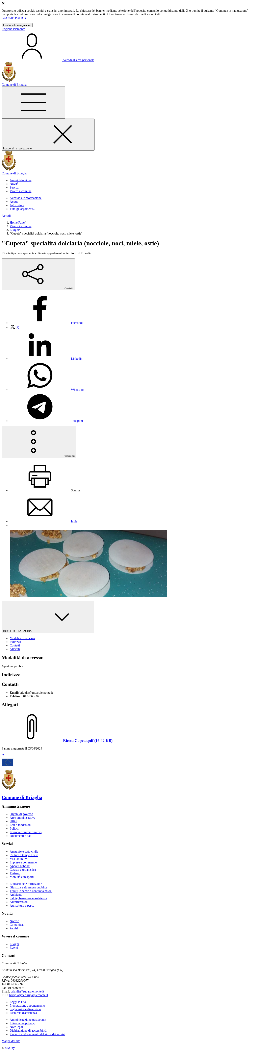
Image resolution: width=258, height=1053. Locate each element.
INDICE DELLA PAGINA (17, 631)
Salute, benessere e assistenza (28, 898)
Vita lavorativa (19, 858)
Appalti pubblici (20, 866)
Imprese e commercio (23, 862)
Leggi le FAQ (18, 1002)
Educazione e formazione (26, 883)
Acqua (14, 201)
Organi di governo (21, 814)
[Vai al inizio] (3, 755)
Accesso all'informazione (26, 198)
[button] (20, 180)
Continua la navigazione (17, 25)
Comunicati (17, 924)
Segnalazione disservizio (25, 1009)
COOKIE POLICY (14, 18)
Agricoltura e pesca (22, 905)
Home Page (17, 222)
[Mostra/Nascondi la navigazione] (33, 103)
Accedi (6, 215)
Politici (14, 828)
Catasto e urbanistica (23, 869)
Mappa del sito (11, 1041)
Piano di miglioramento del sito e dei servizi (37, 1034)
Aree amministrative (22, 817)
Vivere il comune (20, 226)
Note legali (17, 1027)
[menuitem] (46, 322)
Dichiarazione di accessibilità (28, 1030)
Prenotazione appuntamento (27, 1005)
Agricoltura (17, 205)
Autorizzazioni (19, 902)
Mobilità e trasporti (22, 877)
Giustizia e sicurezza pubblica (28, 887)
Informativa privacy (22, 1023)
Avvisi (14, 928)
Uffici (13, 821)
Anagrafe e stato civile (24, 851)
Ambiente (16, 894)
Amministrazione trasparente (28, 1019)
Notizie (14, 921)
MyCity (10, 1048)
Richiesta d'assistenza (23, 1012)
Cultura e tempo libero (24, 855)
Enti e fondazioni (20, 825)
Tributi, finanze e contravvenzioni (31, 891)
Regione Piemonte (13, 29)
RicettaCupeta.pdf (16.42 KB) (87, 740)
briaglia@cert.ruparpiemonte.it (28, 995)
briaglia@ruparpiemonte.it (27, 991)
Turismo (15, 873)
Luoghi (14, 229)
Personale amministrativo (26, 832)
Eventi (14, 947)
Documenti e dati (20, 835)
